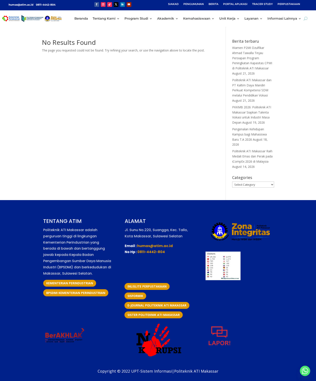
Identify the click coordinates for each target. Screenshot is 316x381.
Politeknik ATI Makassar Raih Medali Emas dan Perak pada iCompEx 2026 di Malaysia (252, 156)
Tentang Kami (104, 18)
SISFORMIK (135, 296)
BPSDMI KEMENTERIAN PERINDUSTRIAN (75, 293)
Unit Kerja (227, 18)
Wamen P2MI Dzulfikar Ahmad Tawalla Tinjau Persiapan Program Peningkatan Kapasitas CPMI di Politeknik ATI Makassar (252, 58)
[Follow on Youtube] (129, 4)
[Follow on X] (116, 4)
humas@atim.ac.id (21, 4)
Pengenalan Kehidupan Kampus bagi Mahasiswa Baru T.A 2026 (249, 134)
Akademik (165, 18)
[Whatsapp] (305, 371)
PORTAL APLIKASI (235, 4)
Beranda (81, 18)
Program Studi (136, 18)
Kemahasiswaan (196, 18)
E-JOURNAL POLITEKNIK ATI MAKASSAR (156, 305)
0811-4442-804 (45, 4)
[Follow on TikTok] (109, 4)
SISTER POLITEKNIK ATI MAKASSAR (153, 315)
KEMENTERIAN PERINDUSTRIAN (69, 283)
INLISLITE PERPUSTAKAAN (147, 286)
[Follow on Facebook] (96, 4)
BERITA (213, 4)
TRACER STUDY (262, 4)
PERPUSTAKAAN (289, 4)
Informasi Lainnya (282, 18)
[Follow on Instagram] (103, 4)
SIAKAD (173, 4)
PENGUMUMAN (193, 4)
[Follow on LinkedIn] (122, 4)
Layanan (251, 18)
